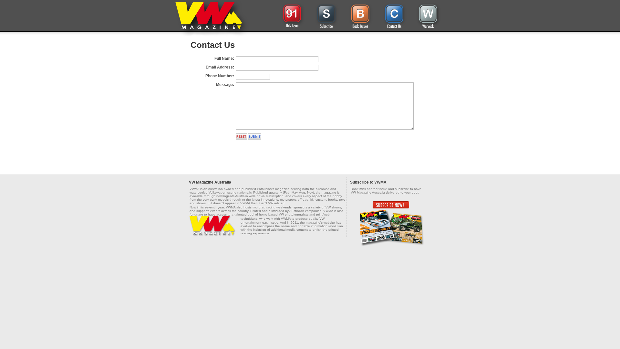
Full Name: (224, 58)
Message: (225, 84)
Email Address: (220, 67)
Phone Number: (219, 76)
